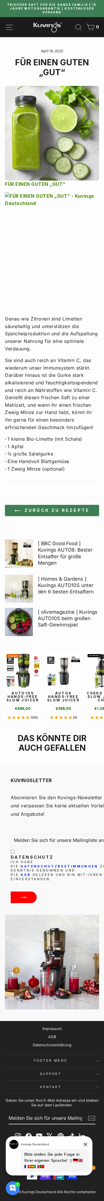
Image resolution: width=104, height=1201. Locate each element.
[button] (19, 717)
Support (50, 1074)
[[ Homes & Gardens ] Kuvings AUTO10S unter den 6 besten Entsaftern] (19, 589)
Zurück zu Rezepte (56, 510)
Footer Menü (50, 1060)
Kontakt (50, 1087)
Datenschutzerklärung (52, 1045)
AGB (26, 875)
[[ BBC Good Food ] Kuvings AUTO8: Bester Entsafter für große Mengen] (19, 553)
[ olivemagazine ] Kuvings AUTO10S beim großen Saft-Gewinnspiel (67, 618)
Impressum (52, 1029)
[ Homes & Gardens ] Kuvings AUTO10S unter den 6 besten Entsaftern (66, 585)
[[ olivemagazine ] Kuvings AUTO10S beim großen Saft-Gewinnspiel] (19, 622)
